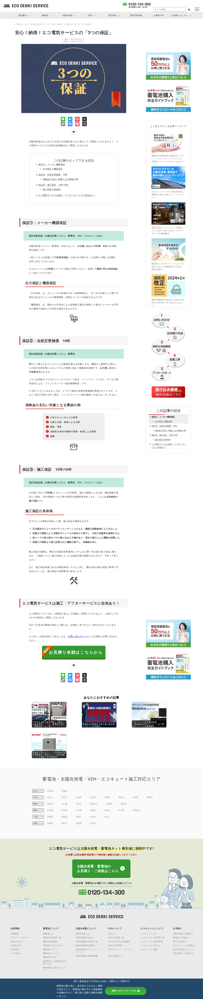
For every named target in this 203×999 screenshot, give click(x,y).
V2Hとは (112, 933)
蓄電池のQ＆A (49, 957)
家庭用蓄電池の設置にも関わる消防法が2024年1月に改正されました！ (167, 302)
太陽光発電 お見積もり (183, 933)
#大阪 (50, 810)
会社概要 (14, 933)
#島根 (64, 816)
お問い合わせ (16, 941)
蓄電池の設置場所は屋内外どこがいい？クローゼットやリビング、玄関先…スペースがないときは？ (167, 158)
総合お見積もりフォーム (184, 949)
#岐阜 (121, 797)
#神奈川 (94, 803)
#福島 (64, 790)
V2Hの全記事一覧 (116, 937)
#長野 (107, 797)
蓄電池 (45, 15)
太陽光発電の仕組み (85, 937)
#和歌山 (137, 810)
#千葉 (64, 803)
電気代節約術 (136, 15)
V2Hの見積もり (115, 955)
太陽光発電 (67, 15)
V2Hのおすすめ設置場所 (119, 941)
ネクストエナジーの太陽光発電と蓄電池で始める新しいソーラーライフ (167, 194)
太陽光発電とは (83, 933)
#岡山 (79, 816)
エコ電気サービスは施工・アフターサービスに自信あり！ (67, 195)
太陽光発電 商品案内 (85, 945)
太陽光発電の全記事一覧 (87, 941)
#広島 (93, 816)
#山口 (107, 816)
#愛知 (150, 797)
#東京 (50, 803)
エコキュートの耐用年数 (151, 941)
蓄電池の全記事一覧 (52, 937)
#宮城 (50, 790)
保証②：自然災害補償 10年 (52, 174)
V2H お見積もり (180, 941)
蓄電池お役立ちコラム (53, 945)
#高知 (93, 823)
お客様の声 (159, 15)
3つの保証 (15, 953)
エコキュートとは (148, 933)
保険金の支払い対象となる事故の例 (60, 179)
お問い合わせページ (78, 636)
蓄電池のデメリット (52, 953)
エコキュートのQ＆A (150, 945)
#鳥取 (50, 816)
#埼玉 (79, 803)
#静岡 (136, 797)
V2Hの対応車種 (115, 945)
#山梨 (93, 797)
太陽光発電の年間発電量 (87, 955)
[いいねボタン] (74, 132)
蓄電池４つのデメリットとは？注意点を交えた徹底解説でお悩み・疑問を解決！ (167, 266)
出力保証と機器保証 (53, 168)
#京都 (79, 810)
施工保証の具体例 (51, 189)
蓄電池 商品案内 (50, 941)
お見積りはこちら (180, 15)
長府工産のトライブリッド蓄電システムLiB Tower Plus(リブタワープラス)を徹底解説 (167, 230)
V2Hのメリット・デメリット (120, 950)
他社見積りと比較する (183, 953)
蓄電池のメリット (51, 949)
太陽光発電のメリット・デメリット (88, 950)
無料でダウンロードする (124, 990)
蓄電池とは (48, 933)
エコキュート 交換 (148, 949)
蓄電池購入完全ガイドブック (55, 968)
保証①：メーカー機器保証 (51, 164)
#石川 (64, 797)
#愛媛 (79, 823)
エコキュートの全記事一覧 (152, 937)
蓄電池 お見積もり (181, 937)
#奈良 (107, 810)
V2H (90, 15)
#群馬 (109, 803)
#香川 (64, 823)
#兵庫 (64, 810)
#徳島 (50, 823)
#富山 (50, 797)
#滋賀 (93, 810)
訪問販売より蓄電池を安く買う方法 (55, 962)
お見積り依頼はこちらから (76, 652)
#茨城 (123, 803)
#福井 (79, 797)
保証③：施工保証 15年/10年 (53, 184)
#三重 (121, 810)
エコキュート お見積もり (184, 945)
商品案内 (23, 15)
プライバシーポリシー (20, 937)
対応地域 (112, 15)
